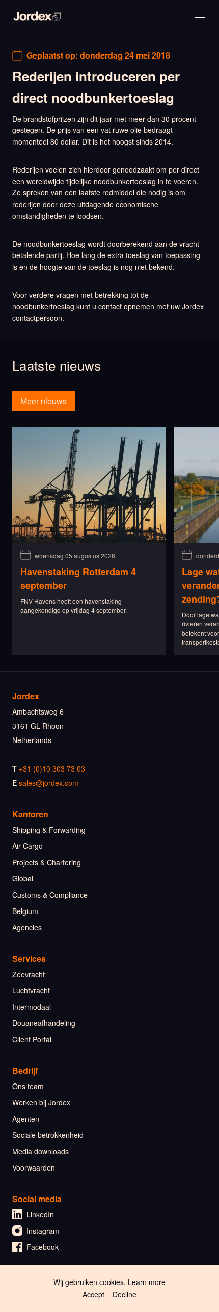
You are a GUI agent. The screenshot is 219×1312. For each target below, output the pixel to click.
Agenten (25, 1119)
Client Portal (31, 1039)
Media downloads (40, 1151)
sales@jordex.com (48, 783)
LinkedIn (40, 1214)
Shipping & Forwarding (49, 829)
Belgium (25, 911)
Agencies (27, 927)
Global (22, 878)
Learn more (147, 1282)
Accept (93, 1294)
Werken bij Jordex (41, 1102)
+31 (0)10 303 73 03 (52, 768)
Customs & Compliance (50, 895)
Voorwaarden (33, 1167)
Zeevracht (28, 974)
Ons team (28, 1086)
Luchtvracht (31, 990)
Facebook (42, 1247)
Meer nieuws (43, 401)
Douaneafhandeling (43, 1023)
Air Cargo (27, 846)
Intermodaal (31, 1007)
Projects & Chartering (46, 862)
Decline (124, 1294)
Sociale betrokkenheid (48, 1135)
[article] (89, 541)
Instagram (42, 1230)
